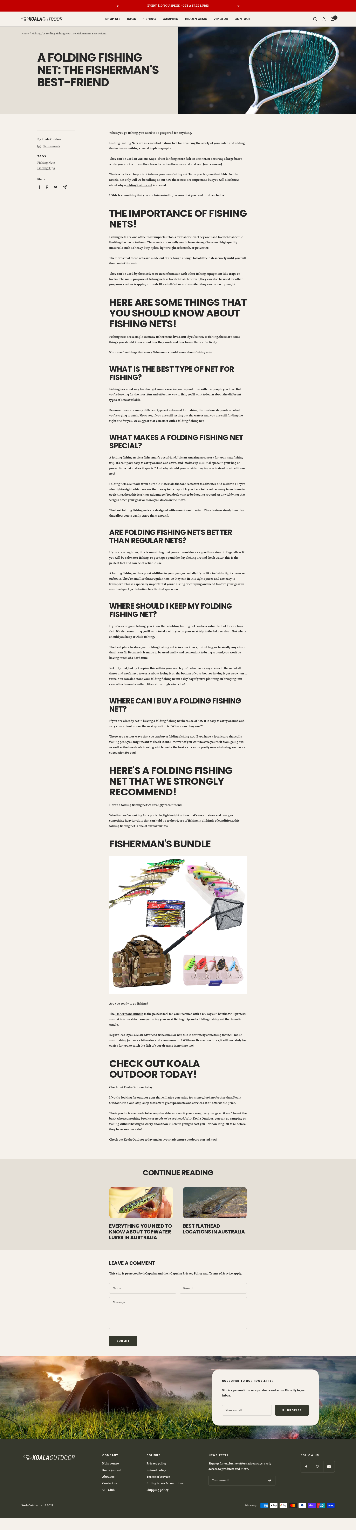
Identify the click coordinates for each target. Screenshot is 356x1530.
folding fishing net (139, 185)
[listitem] (39, 187)
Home (25, 33)
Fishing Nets (46, 162)
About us (108, 1476)
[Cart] (332, 19)
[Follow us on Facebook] (306, 1466)
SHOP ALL (112, 19)
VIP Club (108, 1490)
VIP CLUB (220, 19)
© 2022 (48, 1505)
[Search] (315, 19)
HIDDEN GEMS (196, 19)
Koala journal (111, 1470)
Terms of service (158, 1476)
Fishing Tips (46, 168)
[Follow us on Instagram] (317, 1466)
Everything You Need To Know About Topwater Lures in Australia (140, 1232)
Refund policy (156, 1470)
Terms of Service (221, 1273)
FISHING (149, 19)
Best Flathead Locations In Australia (214, 1229)
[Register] (269, 1480)
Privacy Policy (193, 1273)
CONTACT (242, 19)
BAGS (131, 19)
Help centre (110, 1463)
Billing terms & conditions (165, 1483)
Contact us (109, 1483)
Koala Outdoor (134, 1087)
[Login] (324, 19)
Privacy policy (156, 1463)
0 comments (51, 146)
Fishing (36, 33)
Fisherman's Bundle (129, 1014)
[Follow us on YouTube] (329, 1466)
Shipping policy (157, 1490)
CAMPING (170, 19)
